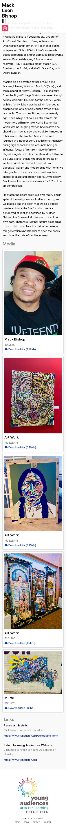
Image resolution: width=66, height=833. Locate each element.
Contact (47, 822)
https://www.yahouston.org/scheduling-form (31, 735)
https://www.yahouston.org (20, 759)
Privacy (36, 822)
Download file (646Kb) (22, 447)
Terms (26, 822)
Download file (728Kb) (22, 349)
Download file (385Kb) (22, 545)
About (17, 822)
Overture (38, 818)
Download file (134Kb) (21, 643)
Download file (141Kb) (21, 708)
